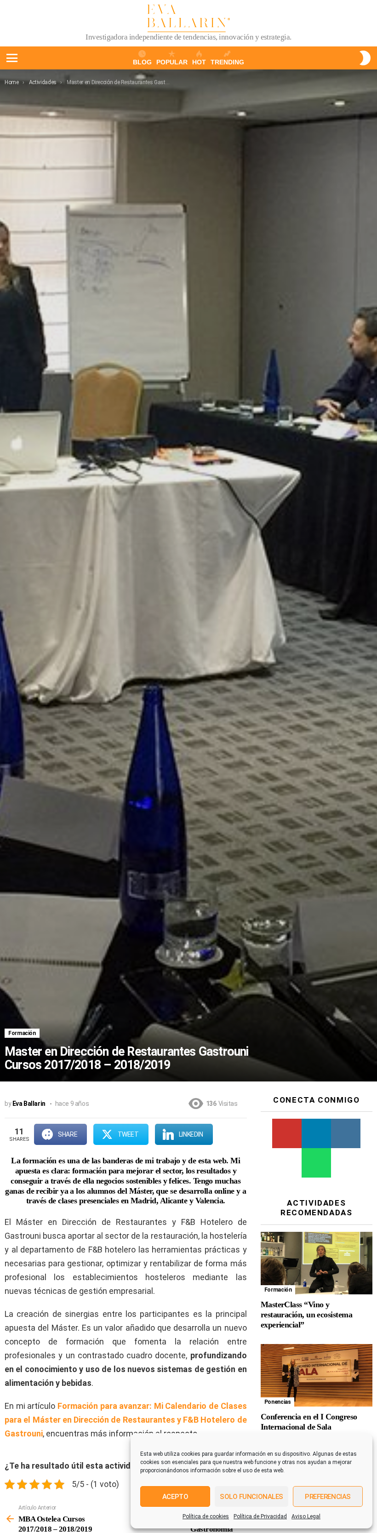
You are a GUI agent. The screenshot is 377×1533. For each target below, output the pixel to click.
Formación (22, 1033)
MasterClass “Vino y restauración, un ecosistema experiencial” (306, 1314)
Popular (172, 62)
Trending (227, 62)
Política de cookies (206, 1516)
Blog (142, 62)
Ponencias (277, 1402)
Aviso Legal (305, 1516)
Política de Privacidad (260, 1516)
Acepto (175, 1497)
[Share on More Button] (229, 1134)
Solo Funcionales (251, 1497)
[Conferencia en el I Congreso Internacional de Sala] (316, 1375)
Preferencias (328, 1497)
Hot (199, 62)
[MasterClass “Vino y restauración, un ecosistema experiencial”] (316, 1263)
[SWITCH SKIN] (365, 57)
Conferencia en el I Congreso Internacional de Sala (309, 1421)
